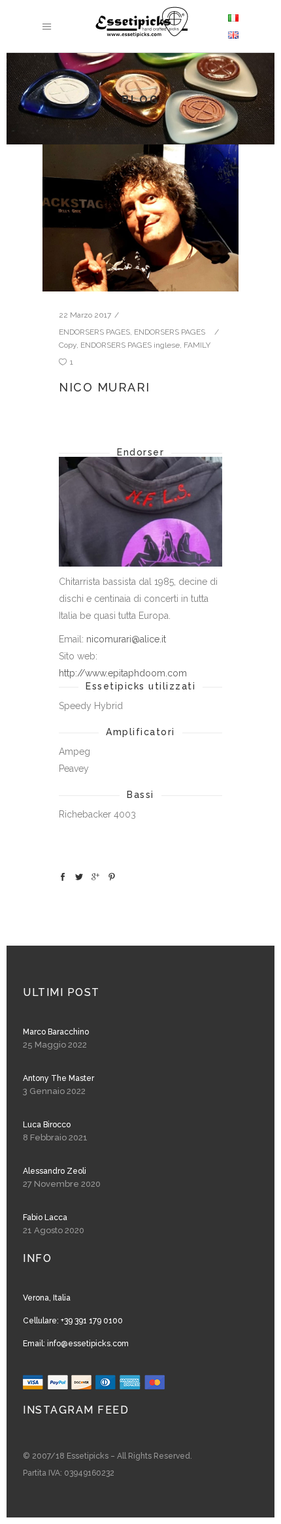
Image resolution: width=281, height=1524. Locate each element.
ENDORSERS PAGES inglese (130, 345)
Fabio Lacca (45, 1217)
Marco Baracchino (56, 1031)
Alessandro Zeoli (54, 1171)
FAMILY (197, 345)
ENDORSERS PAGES (94, 332)
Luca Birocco (47, 1124)
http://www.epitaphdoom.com (123, 673)
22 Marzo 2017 (85, 315)
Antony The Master (58, 1078)
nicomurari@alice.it (126, 639)
